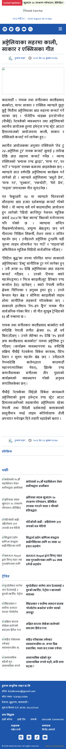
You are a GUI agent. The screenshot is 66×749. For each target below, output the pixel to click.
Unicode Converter (53, 719)
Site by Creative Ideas (54, 746)
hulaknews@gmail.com (22, 691)
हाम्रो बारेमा (7, 719)
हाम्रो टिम (21, 719)
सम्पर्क (34, 719)
